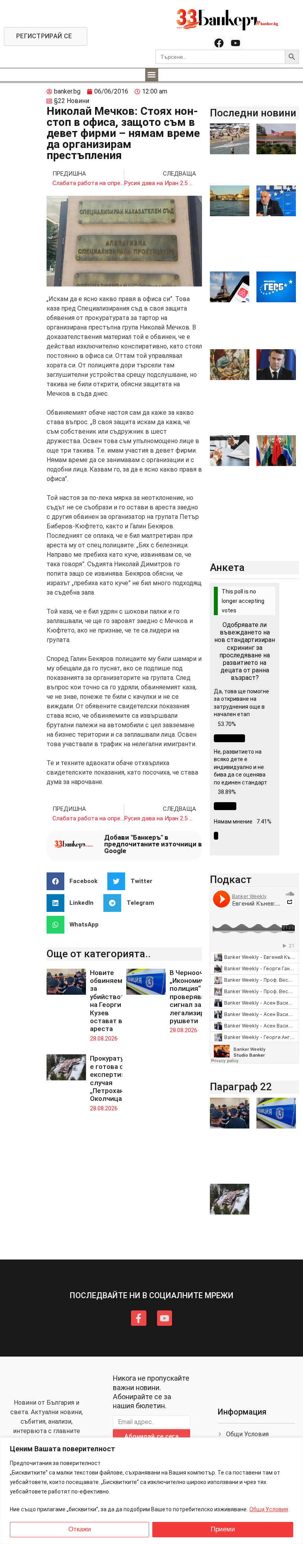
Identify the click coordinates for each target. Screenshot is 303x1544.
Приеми (223, 1529)
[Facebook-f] (138, 1317)
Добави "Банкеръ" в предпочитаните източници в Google (153, 844)
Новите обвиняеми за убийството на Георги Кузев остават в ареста (109, 1001)
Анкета (227, 567)
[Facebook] (219, 43)
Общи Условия (268, 1509)
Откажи (79, 1529)
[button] (151, 74)
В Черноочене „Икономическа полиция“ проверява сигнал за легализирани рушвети (194, 997)
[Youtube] (235, 43)
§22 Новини (71, 101)
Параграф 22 (241, 1087)
